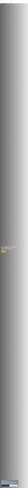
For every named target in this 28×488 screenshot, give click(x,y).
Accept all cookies (5, 485)
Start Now (3, 251)
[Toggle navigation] (2, 0)
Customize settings (13, 485)
